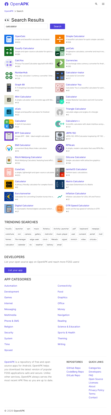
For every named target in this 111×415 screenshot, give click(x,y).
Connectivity (65, 285)
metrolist (49, 234)
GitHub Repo (73, 367)
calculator (9, 245)
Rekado (54, 239)
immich (74, 239)
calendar (21, 245)
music (36, 229)
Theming (62, 338)
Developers (95, 371)
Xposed (8, 350)
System (8, 338)
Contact (93, 397)
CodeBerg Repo (75, 371)
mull (100, 234)
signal (64, 239)
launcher (19, 229)
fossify (8, 229)
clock (45, 239)
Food (60, 291)
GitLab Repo (73, 375)
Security (8, 332)
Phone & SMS (11, 320)
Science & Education (69, 326)
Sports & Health (66, 332)
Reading (62, 320)
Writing (61, 344)
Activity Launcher (61, 229)
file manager (20, 239)
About (92, 386)
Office (61, 303)
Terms (92, 393)
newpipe (95, 229)
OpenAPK (8, 11)
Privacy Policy (96, 390)
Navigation (64, 314)
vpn (28, 229)
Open (19, 3)
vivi (19, 234)
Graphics (62, 297)
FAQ (91, 375)
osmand (82, 234)
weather (39, 245)
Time (7, 344)
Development (11, 291)
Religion (8, 326)
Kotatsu (46, 229)
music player (62, 234)
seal (73, 234)
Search (57, 26)
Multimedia (10, 314)
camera (28, 234)
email (59, 245)
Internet (8, 303)
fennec (8, 239)
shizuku (93, 239)
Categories (95, 367)
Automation (10, 285)
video (83, 239)
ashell (92, 234)
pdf (74, 229)
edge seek (34, 239)
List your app (15, 270)
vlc (30, 245)
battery (50, 245)
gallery (38, 234)
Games (8, 297)
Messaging (10, 309)
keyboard (84, 229)
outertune (9, 234)
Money (61, 309)
